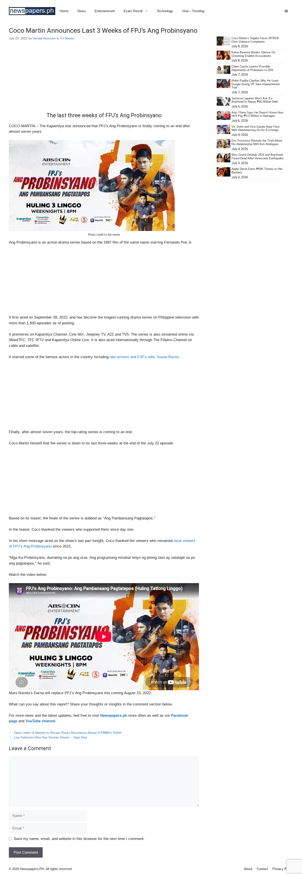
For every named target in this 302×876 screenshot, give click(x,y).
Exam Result (133, 11)
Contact (262, 869)
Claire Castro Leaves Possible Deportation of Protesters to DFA (252, 68)
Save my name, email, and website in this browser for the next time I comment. (79, 839)
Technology (165, 11)
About (248, 869)
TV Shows (67, 38)
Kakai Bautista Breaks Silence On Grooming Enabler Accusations (253, 54)
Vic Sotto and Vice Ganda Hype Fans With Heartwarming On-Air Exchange (255, 128)
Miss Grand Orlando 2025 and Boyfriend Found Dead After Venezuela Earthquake (257, 156)
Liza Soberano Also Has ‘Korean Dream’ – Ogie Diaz (50, 737)
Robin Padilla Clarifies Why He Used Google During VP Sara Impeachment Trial (255, 84)
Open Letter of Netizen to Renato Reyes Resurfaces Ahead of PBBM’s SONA (67, 732)
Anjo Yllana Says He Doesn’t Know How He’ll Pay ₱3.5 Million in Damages (257, 114)
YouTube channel (40, 721)
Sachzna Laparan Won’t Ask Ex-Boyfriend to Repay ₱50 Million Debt (254, 100)
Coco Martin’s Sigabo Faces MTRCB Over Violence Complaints (255, 39)
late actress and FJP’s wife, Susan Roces (144, 357)
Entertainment (105, 11)
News (81, 11)
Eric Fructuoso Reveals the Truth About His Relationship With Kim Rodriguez (256, 142)
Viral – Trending (193, 11)
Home (64, 11)
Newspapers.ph (113, 715)
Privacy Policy (282, 869)
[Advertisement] (104, 79)
